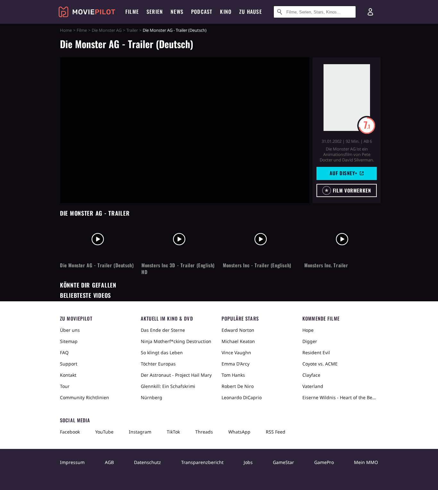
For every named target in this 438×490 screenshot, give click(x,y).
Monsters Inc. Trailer (326, 265)
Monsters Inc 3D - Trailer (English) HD (178, 268)
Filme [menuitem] (132, 11)
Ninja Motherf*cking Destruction (176, 341)
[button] (346, 190)
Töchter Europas (158, 364)
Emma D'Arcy (235, 364)
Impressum (72, 462)
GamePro (324, 462)
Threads (204, 432)
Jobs (248, 462)
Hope (308, 330)
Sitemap (69, 341)
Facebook (70, 432)
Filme (82, 30)
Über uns (70, 330)
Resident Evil (316, 352)
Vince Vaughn (236, 352)
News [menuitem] (177, 11)
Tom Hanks (233, 375)
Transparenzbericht (202, 462)
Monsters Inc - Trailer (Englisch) (257, 265)
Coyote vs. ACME (320, 364)
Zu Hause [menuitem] (250, 11)
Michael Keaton (238, 341)
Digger (309, 341)
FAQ (64, 352)
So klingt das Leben (162, 352)
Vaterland (312, 386)
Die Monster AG (107, 30)
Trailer (132, 30)
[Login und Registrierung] (370, 12)
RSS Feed (275, 432)
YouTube (104, 432)
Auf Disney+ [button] (344, 172)
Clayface (311, 375)
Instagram (140, 432)
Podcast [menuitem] (201, 11)
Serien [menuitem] (155, 11)
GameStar (283, 462)
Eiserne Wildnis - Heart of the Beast (340, 397)
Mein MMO (366, 462)
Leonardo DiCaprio (242, 397)
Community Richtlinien (84, 397)
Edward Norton (238, 330)
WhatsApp (239, 432)
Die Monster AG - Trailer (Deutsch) (97, 265)
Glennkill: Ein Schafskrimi (168, 386)
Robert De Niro (238, 386)
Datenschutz (147, 462)
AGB (109, 462)
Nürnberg (151, 397)
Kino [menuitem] (226, 11)
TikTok (173, 432)
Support (68, 364)
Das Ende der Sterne (163, 330)
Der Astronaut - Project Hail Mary (176, 375)
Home (66, 30)
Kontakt (68, 375)
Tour (65, 386)
